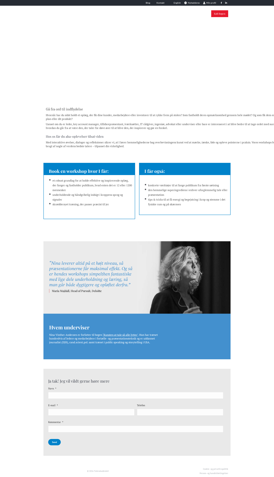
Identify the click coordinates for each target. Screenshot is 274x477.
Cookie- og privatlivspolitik (215, 468)
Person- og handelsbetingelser (214, 473)
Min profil (211, 2)
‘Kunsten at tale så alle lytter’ (120, 335)
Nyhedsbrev (194, 2)
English (177, 2)
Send (54, 442)
